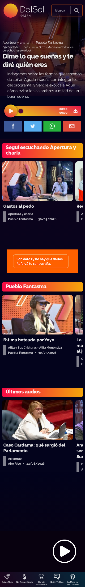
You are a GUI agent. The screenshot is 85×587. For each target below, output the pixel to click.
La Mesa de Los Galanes (73, 583)
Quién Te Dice (57, 582)
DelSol (32, 9)
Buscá (60, 10)
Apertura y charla (16, 42)
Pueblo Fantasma (49, 42)
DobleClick (7, 582)
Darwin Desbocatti (41, 583)
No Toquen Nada (24, 582)
